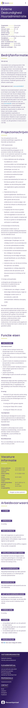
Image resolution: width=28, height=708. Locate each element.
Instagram (4, 692)
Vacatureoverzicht (6, 682)
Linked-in (3, 691)
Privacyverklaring (6, 673)
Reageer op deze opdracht (17, 492)
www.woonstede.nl (18, 86)
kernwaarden (7, 103)
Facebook (4, 694)
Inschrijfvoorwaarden (7, 671)
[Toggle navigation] (25, 3)
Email (2, 689)
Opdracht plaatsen (6, 658)
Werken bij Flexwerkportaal (8, 675)
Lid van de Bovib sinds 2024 (9, 669)
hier (4, 642)
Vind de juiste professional (8, 660)
